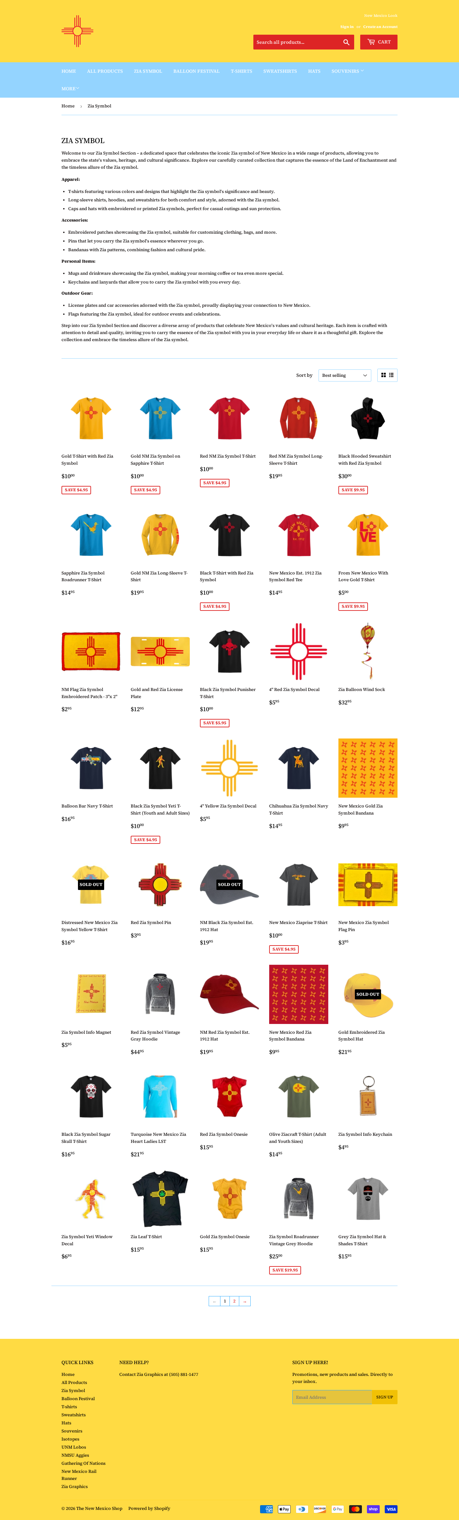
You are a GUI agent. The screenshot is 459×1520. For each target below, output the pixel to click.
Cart (384, 41)
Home (68, 71)
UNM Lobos (73, 1447)
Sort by (304, 375)
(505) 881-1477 (183, 1374)
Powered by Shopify (149, 1508)
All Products (105, 71)
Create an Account (380, 26)
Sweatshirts (280, 71)
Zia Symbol (148, 71)
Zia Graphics (74, 1486)
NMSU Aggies (75, 1455)
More (68, 88)
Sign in (347, 26)
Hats (314, 71)
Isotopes (70, 1439)
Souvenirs (346, 71)
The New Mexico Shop (99, 1508)
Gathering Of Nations (83, 1463)
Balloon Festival (196, 71)
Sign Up (384, 1397)
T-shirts (241, 71)
